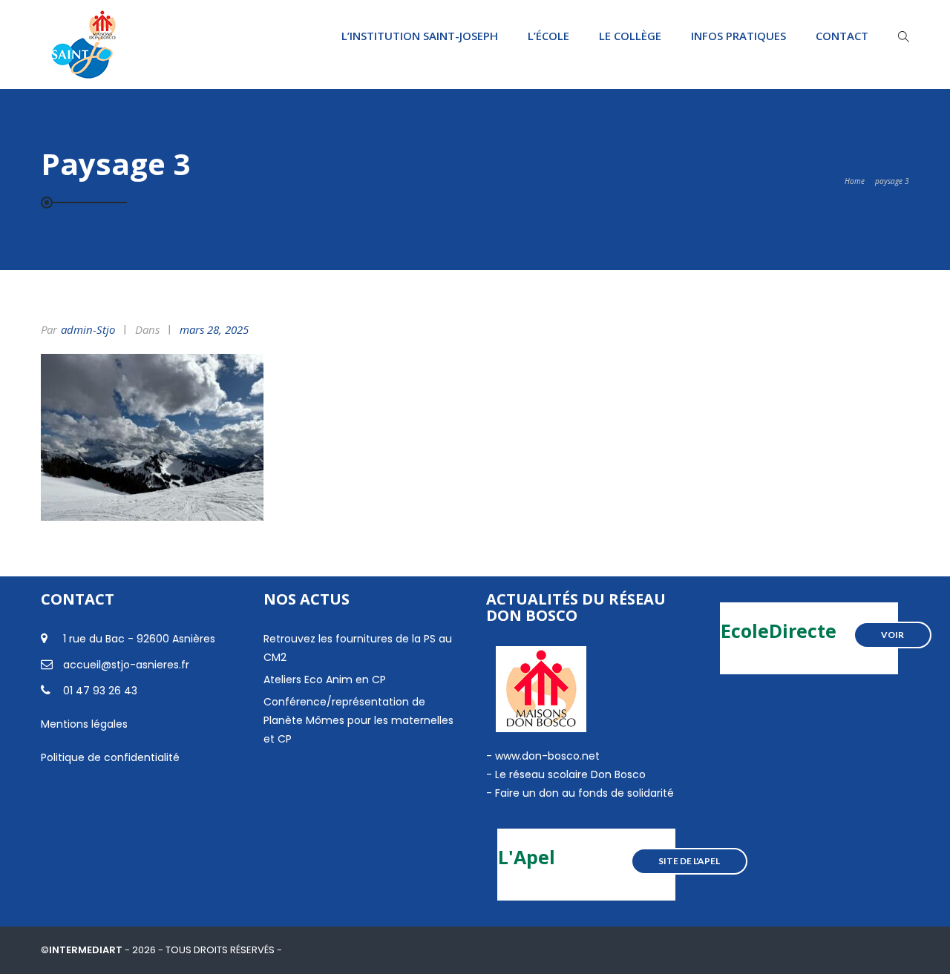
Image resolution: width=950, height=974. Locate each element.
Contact (842, 35)
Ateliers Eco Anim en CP (324, 679)
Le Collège (630, 35)
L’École (548, 35)
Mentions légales (84, 724)
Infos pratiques (738, 35)
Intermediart (87, 950)
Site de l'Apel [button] (689, 860)
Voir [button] (892, 634)
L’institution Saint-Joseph (419, 35)
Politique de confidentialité (110, 757)
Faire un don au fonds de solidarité (584, 793)
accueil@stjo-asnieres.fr (126, 664)
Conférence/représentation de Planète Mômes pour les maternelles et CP (358, 720)
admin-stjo (88, 329)
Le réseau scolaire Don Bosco (569, 774)
